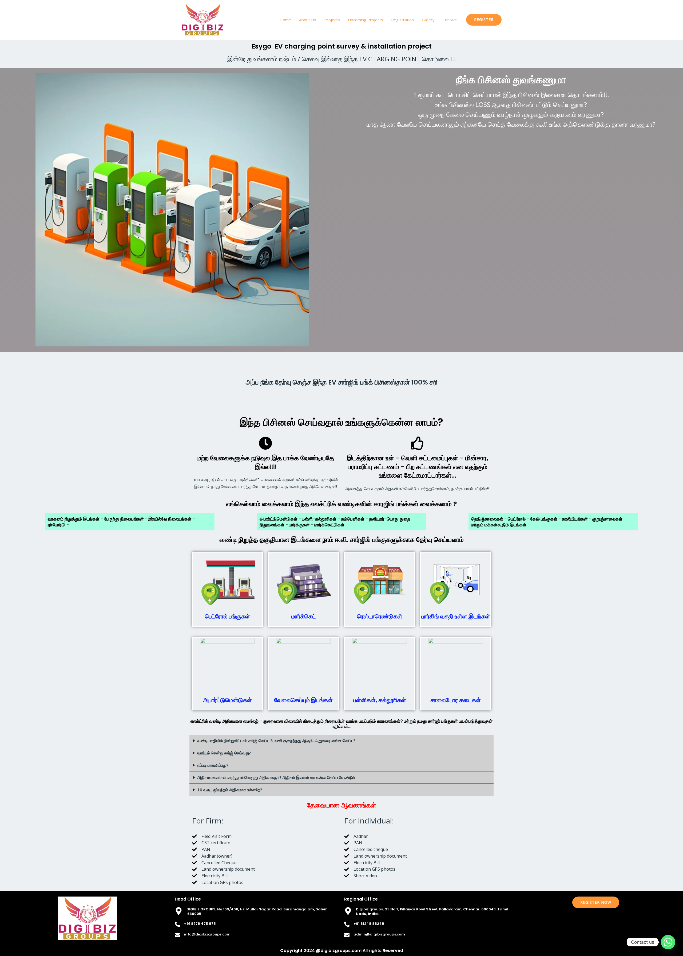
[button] (484, 20)
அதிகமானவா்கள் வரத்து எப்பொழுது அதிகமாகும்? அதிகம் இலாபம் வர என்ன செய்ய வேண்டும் (276, 777)
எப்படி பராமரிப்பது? (212, 765)
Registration (402, 19)
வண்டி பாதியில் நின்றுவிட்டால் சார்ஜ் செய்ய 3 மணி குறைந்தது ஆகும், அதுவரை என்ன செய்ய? (276, 740)
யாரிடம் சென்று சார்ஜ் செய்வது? (224, 752)
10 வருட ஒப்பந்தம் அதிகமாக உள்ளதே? (229, 789)
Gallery (428, 19)
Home (285, 19)
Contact (450, 19)
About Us (307, 19)
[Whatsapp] (668, 942)
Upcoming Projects (365, 19)
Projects (332, 19)
